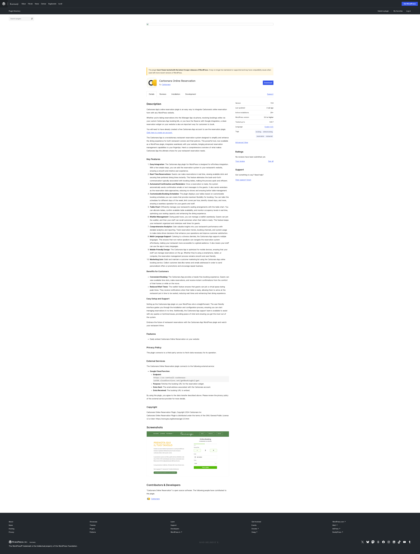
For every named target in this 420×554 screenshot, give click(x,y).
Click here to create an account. (159, 133)
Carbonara (166, 84)
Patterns (93, 532)
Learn (173, 522)
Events (254, 525)
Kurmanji (32, 542)
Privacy (11, 532)
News (11, 525)
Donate (255, 529)
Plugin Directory (14, 11)
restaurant (269, 136)
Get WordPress (410, 4)
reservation (260, 136)
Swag (254, 532)
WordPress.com (339, 522)
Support (270, 94)
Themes (93, 525)
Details (151, 94)
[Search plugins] (32, 19)
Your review (240, 161)
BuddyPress (337, 532)
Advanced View (241, 142)
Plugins (92, 529)
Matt (335, 525)
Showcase (93, 522)
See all (270, 161)
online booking (268, 132)
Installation (175, 94)
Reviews (162, 94)
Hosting (11, 529)
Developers (175, 529)
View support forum (243, 180)
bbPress (336, 529)
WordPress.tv (176, 532)
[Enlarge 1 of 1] (226, 434)
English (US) (269, 127)
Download (268, 83)
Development (190, 94)
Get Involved (256, 522)
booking (258, 132)
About (11, 522)
